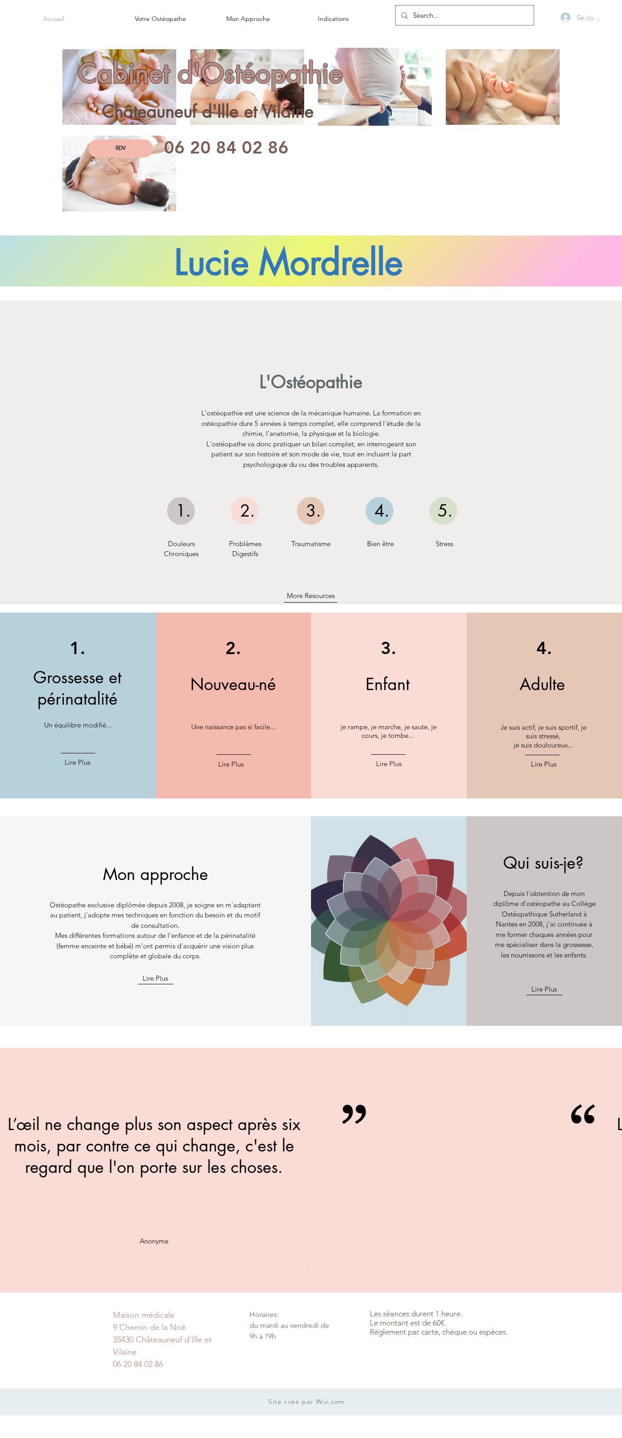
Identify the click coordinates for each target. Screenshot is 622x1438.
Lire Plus (77, 762)
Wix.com (330, 1401)
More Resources (311, 595)
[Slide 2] (311, 1270)
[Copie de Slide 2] (319, 1270)
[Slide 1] (302, 1270)
